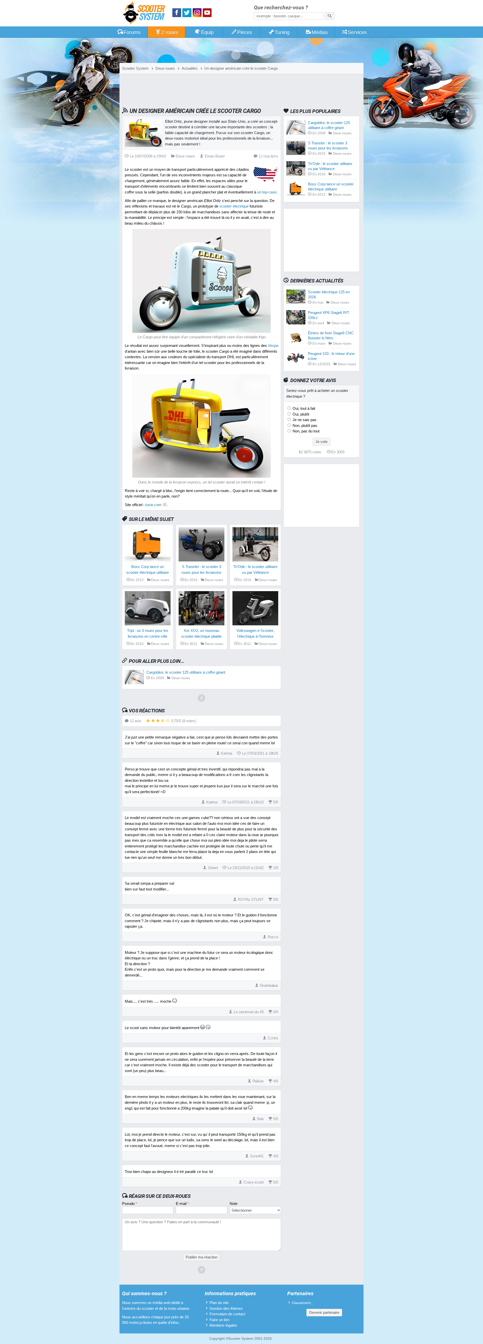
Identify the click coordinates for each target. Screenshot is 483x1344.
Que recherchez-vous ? (281, 8)
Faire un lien (219, 1320)
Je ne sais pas (304, 420)
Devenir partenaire (324, 1312)
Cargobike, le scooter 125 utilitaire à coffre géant (185, 672)
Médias (320, 32)
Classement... (303, 1303)
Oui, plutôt (300, 414)
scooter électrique (234, 206)
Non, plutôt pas (304, 425)
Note (233, 1203)
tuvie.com (153, 505)
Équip (207, 32)
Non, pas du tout (305, 431)
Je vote (321, 441)
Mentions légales (223, 1325)
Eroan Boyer (215, 156)
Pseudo (129, 1203)
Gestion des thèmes (226, 1308)
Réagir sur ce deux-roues (159, 1196)
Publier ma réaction (201, 1257)
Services (357, 32)
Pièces (244, 32)
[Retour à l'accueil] (145, 14)
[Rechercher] (329, 16)
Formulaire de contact (227, 1314)
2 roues (169, 32)
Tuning (282, 32)
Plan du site (219, 1302)
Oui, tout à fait (303, 408)
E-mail (182, 1203)
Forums (132, 32)
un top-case (266, 192)
